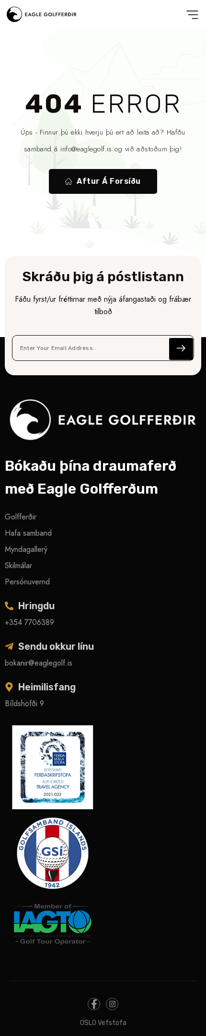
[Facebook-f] (94, 1004)
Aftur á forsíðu (108, 181)
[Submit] (181, 349)
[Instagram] (112, 1004)
